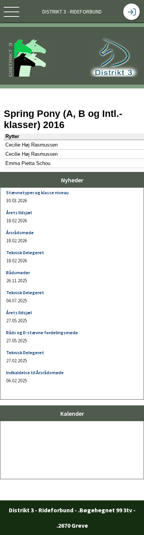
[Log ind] (131, 11)
